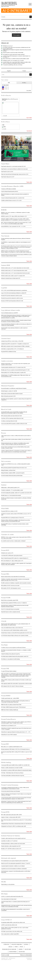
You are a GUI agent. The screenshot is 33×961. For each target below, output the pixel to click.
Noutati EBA (5, 574)
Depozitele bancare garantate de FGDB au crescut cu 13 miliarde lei (14, 602)
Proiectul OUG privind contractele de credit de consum (11, 295)
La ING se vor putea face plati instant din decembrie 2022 (12, 896)
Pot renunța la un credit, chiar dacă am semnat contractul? (14, 54)
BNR (9, 82)
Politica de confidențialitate (26, 955)
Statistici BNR (5, 265)
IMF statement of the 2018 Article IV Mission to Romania (12, 686)
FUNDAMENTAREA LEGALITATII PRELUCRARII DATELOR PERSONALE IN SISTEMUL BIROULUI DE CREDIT (14, 412)
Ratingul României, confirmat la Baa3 (8, 470)
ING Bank (4, 894)
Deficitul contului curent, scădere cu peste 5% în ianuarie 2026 (13, 275)
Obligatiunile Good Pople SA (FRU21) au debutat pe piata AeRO (13, 826)
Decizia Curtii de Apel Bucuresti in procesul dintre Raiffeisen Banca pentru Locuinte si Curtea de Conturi (15, 447)
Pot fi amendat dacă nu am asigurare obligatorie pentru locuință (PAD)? (14, 860)
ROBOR (3, 210)
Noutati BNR (28, 949)
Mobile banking (6, 762)
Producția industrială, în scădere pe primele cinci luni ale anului (13, 843)
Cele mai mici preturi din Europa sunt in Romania (10, 791)
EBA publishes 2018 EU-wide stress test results (10, 585)
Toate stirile (29, 182)
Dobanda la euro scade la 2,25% (7, 552)
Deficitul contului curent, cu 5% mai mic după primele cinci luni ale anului (15, 267)
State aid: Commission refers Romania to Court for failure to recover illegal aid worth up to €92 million (16, 794)
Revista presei (12, 951)
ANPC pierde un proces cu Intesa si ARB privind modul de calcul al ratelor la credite (16, 436)
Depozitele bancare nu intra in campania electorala (10, 611)
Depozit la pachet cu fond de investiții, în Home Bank (13, 52)
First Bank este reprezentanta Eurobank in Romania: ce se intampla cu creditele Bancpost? (16, 650)
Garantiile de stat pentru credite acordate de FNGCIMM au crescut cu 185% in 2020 (16, 514)
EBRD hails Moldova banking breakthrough (9, 709)
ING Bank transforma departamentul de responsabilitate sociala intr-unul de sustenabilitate (15, 910)
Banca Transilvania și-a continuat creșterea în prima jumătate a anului (16, 58)
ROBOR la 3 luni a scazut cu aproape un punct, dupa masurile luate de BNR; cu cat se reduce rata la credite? (16, 537)
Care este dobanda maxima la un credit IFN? (9, 312)
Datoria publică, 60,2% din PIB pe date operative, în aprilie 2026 (13, 372)
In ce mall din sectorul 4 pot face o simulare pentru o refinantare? (13, 540)
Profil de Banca (5, 122)
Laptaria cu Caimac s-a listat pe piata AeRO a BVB (10, 817)
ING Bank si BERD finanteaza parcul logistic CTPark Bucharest (13, 707)
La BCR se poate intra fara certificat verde (9, 924)
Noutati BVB (5, 812)
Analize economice (7, 361)
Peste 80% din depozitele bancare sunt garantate (10, 609)
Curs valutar (4, 80)
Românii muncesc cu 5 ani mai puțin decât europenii (11, 495)
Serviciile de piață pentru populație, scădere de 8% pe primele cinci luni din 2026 (16, 492)
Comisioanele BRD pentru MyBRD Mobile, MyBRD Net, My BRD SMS (15, 765)
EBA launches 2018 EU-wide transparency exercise (11, 588)
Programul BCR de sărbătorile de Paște (8, 351)
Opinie (16, 946)
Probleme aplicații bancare (9, 949)
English (9, 70)
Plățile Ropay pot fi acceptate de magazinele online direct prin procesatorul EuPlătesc (17, 50)
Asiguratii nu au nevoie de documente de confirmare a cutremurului (14, 868)
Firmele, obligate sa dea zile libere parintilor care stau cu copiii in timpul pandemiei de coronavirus (14, 928)
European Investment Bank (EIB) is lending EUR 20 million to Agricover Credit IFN (16, 752)
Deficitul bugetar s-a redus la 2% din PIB (9, 390)
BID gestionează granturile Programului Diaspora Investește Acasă (14, 467)
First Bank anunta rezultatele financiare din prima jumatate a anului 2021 (14, 656)
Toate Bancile (29, 130)
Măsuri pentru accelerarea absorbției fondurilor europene (12, 393)
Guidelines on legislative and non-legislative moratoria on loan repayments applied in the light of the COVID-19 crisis (15, 580)
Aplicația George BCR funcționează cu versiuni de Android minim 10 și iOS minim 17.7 (16, 56)
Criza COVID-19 (6, 920)
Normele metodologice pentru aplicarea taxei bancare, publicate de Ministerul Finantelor (15, 239)
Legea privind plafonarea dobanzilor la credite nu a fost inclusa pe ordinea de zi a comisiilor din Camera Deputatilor (16, 324)
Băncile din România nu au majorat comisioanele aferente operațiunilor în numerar (15, 194)
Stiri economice (6, 461)
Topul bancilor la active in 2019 (7, 171)
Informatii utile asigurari (8, 858)
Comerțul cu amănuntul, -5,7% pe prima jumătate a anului (12, 490)
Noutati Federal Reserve (8, 719)
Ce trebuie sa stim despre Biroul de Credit (9, 420)
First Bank (4, 645)
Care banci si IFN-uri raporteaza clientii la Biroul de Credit (12, 418)
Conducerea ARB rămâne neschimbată (8, 188)
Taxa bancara (5, 236)
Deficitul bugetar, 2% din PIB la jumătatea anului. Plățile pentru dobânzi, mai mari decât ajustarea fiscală (15, 376)
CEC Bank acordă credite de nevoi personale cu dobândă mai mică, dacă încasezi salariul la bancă (16, 48)
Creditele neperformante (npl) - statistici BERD (10, 698)
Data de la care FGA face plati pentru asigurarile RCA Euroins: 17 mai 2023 (15, 863)
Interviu (26, 944)
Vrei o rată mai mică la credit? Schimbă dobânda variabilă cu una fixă (14, 630)
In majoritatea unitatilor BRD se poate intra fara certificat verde (13, 922)
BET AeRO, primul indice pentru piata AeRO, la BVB (11, 814)
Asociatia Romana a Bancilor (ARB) (12, 186)
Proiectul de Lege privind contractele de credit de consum (12, 298)
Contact (24, 70)
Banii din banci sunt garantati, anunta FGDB (9, 600)
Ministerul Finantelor (7, 386)
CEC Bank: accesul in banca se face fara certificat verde (11, 931)
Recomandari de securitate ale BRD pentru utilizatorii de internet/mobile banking (16, 770)
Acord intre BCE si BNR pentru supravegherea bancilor (11, 555)
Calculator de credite (7, 534)
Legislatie (4, 287)
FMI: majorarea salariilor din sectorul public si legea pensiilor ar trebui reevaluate (16, 683)
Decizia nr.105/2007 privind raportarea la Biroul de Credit (12, 300)
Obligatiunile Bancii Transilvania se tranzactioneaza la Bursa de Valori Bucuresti (16, 823)
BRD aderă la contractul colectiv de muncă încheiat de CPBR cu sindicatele (15, 346)
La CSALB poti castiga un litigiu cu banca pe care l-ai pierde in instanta (14, 635)
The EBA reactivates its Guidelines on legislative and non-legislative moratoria (16, 582)
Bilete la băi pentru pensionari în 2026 (8, 396)
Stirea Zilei (6, 944)
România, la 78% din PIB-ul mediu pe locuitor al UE (11, 848)
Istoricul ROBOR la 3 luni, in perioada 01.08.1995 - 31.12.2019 (13, 226)
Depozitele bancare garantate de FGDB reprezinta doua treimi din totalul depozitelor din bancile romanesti (14, 606)
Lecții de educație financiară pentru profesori (9, 191)
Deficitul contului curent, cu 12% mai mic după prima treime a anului (14, 270)
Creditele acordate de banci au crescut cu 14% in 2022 (11, 200)
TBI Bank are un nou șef (7, 45)
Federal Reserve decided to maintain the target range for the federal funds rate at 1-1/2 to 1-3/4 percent (16, 729)
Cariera (21, 949)
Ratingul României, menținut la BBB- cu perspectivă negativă (12, 472)
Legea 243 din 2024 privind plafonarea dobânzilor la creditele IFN (13, 292)
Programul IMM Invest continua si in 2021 (9, 511)
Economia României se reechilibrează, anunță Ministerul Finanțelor (13, 388)
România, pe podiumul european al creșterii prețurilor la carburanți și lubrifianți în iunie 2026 (16, 498)
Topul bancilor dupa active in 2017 (7, 176)
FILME (3, 882)
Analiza (10, 946)
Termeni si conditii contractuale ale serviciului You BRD (11, 767)
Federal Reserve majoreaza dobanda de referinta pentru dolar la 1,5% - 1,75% (15, 731)
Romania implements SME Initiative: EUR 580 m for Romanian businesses (15, 749)
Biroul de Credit (6, 409)
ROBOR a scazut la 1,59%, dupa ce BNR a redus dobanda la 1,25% (14, 216)
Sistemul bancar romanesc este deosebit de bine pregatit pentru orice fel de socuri (16, 632)
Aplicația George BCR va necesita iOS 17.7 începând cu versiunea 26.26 (15, 343)
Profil (21, 946)
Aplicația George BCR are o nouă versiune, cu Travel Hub (12, 341)
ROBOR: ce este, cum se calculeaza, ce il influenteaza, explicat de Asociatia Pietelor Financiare (15, 213)
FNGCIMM (5, 508)
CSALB (3, 621)
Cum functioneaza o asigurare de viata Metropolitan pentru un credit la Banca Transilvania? (15, 872)
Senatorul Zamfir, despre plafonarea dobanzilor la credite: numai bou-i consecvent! (14, 328)
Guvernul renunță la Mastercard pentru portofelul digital (11, 475)
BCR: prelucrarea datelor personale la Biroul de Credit (11, 415)
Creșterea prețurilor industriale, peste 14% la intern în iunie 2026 (13, 367)
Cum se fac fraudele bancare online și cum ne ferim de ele (12, 627)
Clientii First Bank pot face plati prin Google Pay (10, 653)
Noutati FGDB (5, 597)
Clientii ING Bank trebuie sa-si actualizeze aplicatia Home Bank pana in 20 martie (15, 902)
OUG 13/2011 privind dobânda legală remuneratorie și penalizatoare (14, 290)
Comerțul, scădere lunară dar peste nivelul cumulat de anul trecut (13, 838)
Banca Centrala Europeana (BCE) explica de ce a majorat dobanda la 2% (14, 558)
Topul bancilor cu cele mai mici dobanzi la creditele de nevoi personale (14, 168)
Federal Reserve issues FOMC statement (9, 734)
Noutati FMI (5, 668)
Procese (3, 433)
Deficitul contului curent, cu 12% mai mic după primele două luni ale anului (15, 273)
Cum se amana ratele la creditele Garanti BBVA (10, 933)
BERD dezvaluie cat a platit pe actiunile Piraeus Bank (11, 704)
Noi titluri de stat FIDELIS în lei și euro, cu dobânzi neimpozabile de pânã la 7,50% (15, 464)
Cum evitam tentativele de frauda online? (8, 899)
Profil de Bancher (6, 95)
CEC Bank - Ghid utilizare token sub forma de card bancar (12, 772)
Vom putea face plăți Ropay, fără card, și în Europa (12, 64)
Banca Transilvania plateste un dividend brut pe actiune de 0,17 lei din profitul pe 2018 (16, 820)
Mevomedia (29, 959)
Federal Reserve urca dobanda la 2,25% (8, 725)
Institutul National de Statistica (10, 835)
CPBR (4, 126)
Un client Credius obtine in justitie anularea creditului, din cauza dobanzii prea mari (16, 440)
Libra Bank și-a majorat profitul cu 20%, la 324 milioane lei (12, 348)
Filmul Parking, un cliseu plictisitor (7, 884)
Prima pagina (16, 35)
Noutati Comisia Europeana (9, 785)
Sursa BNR (29, 90)
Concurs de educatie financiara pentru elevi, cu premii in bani (12, 197)
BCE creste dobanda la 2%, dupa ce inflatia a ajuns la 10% (12, 560)
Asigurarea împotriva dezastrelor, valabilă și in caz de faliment (13, 865)
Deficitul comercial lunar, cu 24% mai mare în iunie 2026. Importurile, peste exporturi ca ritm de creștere (15, 364)
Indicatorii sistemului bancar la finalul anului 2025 (10, 278)
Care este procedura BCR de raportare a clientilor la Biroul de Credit (14, 423)
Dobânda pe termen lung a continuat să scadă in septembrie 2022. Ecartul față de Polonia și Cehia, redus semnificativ (16, 564)
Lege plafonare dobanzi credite (10, 310)
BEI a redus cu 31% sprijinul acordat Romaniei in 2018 (11, 746)
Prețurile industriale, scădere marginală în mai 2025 (11, 846)
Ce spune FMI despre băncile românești (8, 671)
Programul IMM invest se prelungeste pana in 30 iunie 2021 (12, 517)
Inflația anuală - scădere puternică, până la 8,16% (10, 487)
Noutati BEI (5, 744)
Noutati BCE (5, 550)
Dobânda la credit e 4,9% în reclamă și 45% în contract (13, 60)
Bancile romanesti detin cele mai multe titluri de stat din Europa (13, 576)
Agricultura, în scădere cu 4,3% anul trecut (9, 840)
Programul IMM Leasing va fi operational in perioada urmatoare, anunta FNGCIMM (14, 524)
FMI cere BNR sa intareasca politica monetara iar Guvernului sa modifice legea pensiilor (16, 680)
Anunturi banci (5, 338)
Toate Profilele (29, 117)
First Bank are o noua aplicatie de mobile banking (10, 659)
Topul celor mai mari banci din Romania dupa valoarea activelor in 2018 (14, 174)
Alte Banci (24, 82)
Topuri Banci (5, 164)
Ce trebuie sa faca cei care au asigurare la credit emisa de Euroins (13, 647)
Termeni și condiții (5, 955)
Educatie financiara (16, 944)
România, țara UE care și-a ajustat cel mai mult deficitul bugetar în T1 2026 (15, 369)
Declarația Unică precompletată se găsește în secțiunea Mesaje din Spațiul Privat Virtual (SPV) (16, 399)
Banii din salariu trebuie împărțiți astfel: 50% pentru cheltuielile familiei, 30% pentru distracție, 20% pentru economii (15, 624)
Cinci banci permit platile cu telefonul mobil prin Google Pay (12, 775)
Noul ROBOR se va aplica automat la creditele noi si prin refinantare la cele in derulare (16, 243)
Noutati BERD (5, 695)
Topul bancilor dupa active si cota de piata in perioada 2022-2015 (13, 166)
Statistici (3, 485)
